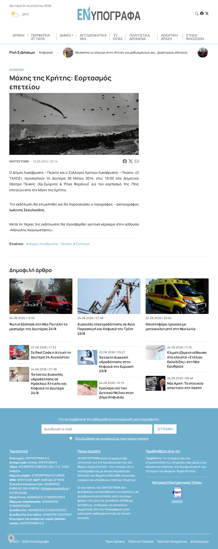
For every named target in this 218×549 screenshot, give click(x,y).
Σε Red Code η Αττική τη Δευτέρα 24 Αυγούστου (51, 354)
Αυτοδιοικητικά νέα (93, 37)
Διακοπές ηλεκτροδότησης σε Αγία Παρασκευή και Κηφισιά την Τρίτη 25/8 (106, 329)
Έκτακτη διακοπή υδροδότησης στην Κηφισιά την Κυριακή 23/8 (116, 364)
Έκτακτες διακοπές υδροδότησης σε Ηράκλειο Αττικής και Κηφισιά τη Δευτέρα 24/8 (49, 383)
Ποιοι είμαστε (88, 451)
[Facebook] (202, 13)
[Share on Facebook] (125, 161)
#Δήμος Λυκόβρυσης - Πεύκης (49, 244)
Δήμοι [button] (65, 35)
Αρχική (18, 35)
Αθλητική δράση (169, 37)
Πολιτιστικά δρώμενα (139, 37)
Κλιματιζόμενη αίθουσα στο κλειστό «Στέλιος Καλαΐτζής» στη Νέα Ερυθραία (187, 359)
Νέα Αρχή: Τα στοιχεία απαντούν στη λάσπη (185, 385)
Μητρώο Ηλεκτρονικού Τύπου (177, 482)
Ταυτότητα (18, 451)
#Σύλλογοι (81, 244)
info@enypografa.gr (55, 488)
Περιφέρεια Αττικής (40, 37)
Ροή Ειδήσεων (22, 52)
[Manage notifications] (11, 538)
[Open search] (196, 13)
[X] (207, 13)
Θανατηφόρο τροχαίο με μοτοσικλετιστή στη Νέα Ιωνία (170, 326)
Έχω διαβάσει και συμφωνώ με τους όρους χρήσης (112, 438)
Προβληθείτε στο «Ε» (163, 451)
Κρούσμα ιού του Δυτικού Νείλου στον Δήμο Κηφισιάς (116, 392)
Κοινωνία (16, 70)
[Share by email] (137, 161)
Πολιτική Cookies (140, 541)
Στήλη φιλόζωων (195, 37)
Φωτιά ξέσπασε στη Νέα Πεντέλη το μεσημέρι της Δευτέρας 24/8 (38, 326)
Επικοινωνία (200, 541)
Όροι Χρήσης (115, 541)
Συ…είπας (118, 37)
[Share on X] (131, 161)
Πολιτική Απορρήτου (172, 541)
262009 (177, 501)
